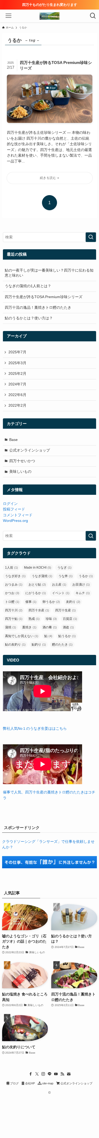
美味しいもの (20, 472)
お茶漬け (81, 584)
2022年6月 (17, 395)
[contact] (68, 1074)
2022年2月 (17, 405)
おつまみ (13, 584)
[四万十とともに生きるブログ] (50, 16)
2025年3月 (17, 363)
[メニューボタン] (6, 16)
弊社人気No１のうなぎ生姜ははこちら (35, 729)
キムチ (83, 593)
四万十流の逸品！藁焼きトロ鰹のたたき (38, 308)
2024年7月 (17, 384)
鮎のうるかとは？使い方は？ (29, 318)
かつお (12, 593)
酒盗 (68, 627)
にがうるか (35, 593)
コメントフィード (17, 515)
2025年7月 (17, 352)
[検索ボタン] (92, 16)
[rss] (62, 1074)
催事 (30, 602)
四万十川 (13, 610)
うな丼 (65, 576)
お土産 (59, 584)
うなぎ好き (15, 576)
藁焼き (29, 627)
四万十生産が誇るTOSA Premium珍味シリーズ (43, 297)
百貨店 (70, 619)
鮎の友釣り (15, 644)
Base (13, 440)
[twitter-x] (37, 1074)
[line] (49, 1074)
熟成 (34, 619)
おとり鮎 (37, 584)
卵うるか (51, 602)
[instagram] (43, 1074)
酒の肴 (50, 627)
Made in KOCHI (37, 567)
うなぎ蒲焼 (42, 576)
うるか (86, 576)
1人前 (11, 567)
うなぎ (64, 567)
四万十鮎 (13, 619)
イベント (60, 593)
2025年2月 (17, 374)
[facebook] (30, 1074)
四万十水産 (39, 610)
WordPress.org (15, 521)
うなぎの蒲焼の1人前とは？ (28, 286)
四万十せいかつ (22, 461)
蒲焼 (10, 627)
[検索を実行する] (91, 237)
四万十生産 (65, 610)
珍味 (51, 619)
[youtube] (56, 1074)
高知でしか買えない (21, 636)
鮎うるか (67, 636)
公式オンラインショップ (29, 450)
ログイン (10, 504)
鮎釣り (39, 644)
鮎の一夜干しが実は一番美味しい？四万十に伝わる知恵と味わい (49, 272)
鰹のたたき (62, 644)
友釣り (73, 602)
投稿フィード (14, 509)
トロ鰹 (12, 602)
